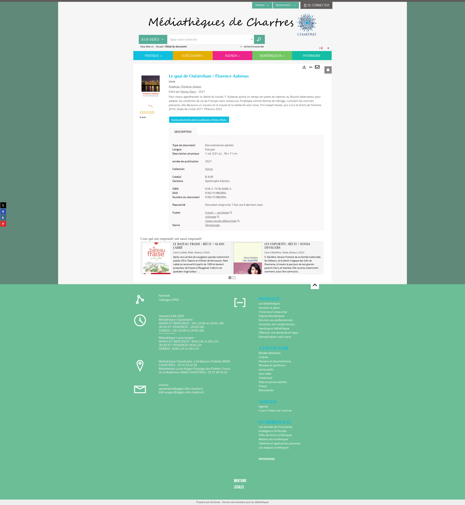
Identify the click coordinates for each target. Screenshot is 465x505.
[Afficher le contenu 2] (233, 277)
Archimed (215, 502)
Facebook (164, 295)
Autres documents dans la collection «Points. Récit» (199, 119)
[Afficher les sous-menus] (268, 5)
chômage (210, 217)
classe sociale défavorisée (220, 221)
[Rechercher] (231, 212)
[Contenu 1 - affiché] (230, 277)
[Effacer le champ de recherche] (252, 39)
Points (209, 169)
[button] (150, 91)
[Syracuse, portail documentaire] (232, 25)
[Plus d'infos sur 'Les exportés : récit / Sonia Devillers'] (248, 264)
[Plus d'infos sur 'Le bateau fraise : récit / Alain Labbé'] (156, 263)
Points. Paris (188, 92)
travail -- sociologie (217, 212)
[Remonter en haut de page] (315, 285)
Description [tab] (182, 131)
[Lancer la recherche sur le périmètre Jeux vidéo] (259, 39)
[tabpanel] (232, 173)
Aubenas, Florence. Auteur (185, 86)
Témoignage (212, 225)
